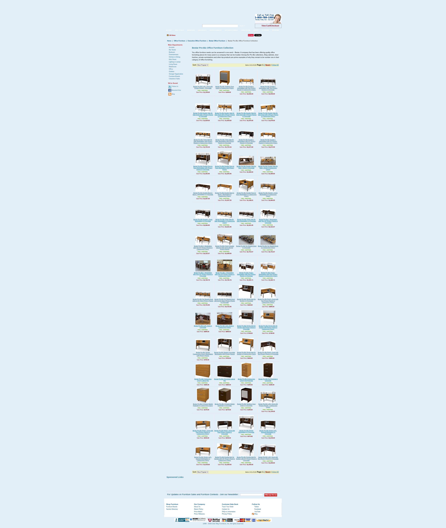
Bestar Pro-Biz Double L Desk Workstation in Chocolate (202, 220)
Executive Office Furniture (197, 41)
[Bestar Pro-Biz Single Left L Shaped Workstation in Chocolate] (268, 429)
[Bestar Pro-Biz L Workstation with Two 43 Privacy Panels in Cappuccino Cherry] (202, 245)
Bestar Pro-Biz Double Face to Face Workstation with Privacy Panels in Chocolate (202, 168)
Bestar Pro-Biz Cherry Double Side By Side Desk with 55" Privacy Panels (224, 247)
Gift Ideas (172, 35)
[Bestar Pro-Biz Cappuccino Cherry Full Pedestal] (246, 378)
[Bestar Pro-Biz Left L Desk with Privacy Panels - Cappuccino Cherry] (268, 403)
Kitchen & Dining (174, 57)
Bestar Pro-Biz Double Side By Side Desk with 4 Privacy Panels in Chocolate (246, 114)
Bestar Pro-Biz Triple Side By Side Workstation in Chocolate (246, 220)
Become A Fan (176, 90)
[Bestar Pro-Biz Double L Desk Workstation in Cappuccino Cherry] (268, 192)
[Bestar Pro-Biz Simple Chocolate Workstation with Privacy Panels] (224, 351)
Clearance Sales (174, 79)
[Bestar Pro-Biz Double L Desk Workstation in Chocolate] (202, 218)
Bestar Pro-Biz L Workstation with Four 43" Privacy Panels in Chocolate (203, 274)
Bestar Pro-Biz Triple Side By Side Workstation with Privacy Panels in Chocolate (224, 141)
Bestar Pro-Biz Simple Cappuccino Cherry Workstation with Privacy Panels (203, 354)
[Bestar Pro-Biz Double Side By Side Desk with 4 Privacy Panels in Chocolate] (246, 112)
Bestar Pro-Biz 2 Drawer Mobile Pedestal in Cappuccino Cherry (203, 405)
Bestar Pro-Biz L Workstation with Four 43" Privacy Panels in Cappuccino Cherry (224, 274)
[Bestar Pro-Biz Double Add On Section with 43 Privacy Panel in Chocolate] (246, 456)
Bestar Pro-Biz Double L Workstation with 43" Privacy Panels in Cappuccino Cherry (268, 141)
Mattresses (172, 66)
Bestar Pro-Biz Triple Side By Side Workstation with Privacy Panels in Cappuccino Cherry (203, 141)
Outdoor (171, 71)
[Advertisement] (42, 5)
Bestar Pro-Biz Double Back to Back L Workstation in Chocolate (203, 193)
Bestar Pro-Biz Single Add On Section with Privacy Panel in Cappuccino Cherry (268, 327)
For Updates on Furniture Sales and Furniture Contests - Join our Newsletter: (202, 494)
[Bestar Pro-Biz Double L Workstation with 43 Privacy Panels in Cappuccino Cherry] (268, 138)
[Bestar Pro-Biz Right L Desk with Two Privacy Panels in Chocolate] (268, 351)
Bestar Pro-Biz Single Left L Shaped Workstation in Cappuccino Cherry (203, 458)
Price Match (198, 511)
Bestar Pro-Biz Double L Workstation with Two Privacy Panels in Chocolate (268, 88)
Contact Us (226, 509)
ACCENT (169, 30)
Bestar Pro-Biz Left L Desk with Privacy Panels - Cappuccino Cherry (268, 405)
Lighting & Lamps (175, 62)
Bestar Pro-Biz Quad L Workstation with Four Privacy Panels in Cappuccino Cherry (268, 274)
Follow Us (175, 86)
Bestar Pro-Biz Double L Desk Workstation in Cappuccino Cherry (268, 194)
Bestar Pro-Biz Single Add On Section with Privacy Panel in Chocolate (246, 327)
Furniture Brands (174, 76)
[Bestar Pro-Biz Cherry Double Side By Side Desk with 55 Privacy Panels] (224, 245)
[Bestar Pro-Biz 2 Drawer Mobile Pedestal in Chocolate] (224, 403)
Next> (268, 65)
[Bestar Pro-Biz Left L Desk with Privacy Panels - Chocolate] (202, 85)
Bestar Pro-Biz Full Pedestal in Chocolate (268, 380)
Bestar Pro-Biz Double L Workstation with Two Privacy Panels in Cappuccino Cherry (246, 88)
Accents (171, 47)
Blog (173, 94)
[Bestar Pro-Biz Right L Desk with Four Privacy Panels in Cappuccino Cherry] (202, 429)
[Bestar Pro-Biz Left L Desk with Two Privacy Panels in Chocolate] (268, 456)
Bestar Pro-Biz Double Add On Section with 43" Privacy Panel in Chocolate (246, 458)
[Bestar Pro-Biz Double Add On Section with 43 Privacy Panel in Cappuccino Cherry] (224, 456)
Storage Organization (176, 74)
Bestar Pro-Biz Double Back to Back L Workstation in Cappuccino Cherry (224, 194)
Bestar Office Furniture (217, 41)
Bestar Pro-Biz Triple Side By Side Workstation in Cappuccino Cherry (225, 221)
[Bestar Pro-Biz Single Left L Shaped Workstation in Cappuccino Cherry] (202, 456)
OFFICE (255, 30)
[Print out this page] (194, 36)
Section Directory (172, 509)
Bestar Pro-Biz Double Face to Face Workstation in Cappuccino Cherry (246, 194)
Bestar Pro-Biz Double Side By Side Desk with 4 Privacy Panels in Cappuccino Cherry (268, 114)
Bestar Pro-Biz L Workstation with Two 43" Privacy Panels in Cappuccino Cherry (203, 247)
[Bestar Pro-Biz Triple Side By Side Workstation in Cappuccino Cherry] (224, 218)
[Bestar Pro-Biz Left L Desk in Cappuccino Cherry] (224, 324)
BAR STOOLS (179, 30)
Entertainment (173, 54)
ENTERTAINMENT (216, 30)
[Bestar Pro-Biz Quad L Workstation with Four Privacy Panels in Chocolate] (246, 271)
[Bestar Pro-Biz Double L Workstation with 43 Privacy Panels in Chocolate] (246, 138)
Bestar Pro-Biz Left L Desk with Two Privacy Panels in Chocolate (268, 458)
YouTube (257, 511)
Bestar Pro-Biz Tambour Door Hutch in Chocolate (246, 405)
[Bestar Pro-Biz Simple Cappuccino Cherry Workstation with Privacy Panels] (202, 351)
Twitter (256, 507)
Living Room (173, 64)
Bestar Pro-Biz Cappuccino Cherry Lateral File (203, 380)
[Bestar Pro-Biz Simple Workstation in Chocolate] (246, 429)
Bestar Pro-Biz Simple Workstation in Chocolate (246, 431)
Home (169, 41)
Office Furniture (179, 41)
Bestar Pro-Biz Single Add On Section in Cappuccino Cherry (246, 353)
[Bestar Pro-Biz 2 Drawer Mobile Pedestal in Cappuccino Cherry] (203, 403)
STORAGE (275, 30)
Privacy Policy (227, 514)
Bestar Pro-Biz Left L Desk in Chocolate (203, 326)
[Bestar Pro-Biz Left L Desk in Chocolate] (202, 324)
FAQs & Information (228, 511)
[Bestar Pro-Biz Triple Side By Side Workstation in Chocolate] (246, 218)
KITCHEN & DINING (231, 30)
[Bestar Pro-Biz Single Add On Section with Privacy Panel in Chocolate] (246, 324)
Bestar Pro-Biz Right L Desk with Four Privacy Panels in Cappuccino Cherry (203, 432)
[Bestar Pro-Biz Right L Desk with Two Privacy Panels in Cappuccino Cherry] (268, 298)
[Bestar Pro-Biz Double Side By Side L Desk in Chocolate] (246, 165)
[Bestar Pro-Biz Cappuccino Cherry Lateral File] (202, 378)
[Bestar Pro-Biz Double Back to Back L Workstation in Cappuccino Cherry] (224, 192)
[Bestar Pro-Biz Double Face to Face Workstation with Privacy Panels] (224, 165)
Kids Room (172, 59)
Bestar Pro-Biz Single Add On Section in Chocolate (246, 300)
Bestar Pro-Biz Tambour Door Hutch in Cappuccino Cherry (224, 87)
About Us (197, 507)
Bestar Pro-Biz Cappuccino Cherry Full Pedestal (246, 380)
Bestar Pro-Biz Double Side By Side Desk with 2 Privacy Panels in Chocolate (203, 114)
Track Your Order (227, 507)
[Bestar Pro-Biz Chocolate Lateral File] (224, 378)
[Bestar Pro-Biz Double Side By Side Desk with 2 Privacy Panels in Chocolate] (202, 112)
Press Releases (199, 514)
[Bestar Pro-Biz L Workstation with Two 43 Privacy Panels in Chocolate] (268, 218)
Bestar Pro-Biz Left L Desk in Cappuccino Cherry (225, 326)
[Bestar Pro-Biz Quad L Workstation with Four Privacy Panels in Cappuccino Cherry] (268, 271)
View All (275, 65)
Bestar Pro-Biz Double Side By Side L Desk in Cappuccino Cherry (268, 168)
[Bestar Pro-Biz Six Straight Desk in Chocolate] (246, 245)
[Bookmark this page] (182, 36)
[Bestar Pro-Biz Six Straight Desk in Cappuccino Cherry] (268, 245)
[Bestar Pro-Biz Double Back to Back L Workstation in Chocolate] (202, 192)
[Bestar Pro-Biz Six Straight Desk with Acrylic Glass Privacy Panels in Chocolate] (224, 298)
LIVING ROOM (245, 30)
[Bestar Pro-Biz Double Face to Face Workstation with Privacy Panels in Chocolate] (202, 165)
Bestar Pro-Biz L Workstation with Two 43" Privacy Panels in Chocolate (268, 221)
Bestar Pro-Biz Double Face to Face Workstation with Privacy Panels (224, 168)
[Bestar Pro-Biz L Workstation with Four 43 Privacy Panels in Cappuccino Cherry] (224, 271)
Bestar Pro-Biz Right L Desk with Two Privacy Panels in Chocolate (268, 353)
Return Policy (198, 509)
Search (242, 26)
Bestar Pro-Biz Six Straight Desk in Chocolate (246, 247)
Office (171, 69)
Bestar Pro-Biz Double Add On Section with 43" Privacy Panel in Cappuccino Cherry (224, 458)
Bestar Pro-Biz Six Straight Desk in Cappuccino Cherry (268, 247)
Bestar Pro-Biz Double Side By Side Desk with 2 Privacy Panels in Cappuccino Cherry (225, 114)
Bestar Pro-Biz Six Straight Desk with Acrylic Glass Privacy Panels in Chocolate (224, 301)
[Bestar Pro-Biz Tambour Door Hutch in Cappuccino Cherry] (224, 85)
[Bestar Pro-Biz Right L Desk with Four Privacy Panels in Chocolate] (224, 429)
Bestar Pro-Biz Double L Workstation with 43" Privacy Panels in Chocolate (246, 141)
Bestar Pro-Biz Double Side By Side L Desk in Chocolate (246, 167)
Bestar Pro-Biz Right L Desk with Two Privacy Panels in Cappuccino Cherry (268, 301)
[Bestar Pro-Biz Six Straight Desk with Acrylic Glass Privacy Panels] (202, 298)
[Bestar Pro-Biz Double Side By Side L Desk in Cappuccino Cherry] (268, 165)
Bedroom (172, 52)
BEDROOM (191, 30)
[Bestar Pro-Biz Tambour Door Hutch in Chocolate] (246, 403)
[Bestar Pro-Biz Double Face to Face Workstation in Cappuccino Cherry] (246, 192)
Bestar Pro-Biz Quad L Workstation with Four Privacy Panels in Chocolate (246, 274)
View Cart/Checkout (270, 26)
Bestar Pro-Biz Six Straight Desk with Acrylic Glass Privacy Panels (203, 300)
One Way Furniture (181, 21)
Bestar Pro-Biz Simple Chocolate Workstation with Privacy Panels (224, 353)
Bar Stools (172, 50)
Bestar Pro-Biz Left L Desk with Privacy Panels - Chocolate (203, 87)
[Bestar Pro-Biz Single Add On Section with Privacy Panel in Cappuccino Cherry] (268, 324)
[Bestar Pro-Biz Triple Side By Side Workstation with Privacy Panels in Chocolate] (224, 138)
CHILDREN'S (202, 30)
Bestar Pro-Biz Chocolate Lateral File (224, 380)
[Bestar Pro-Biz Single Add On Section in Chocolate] (246, 298)
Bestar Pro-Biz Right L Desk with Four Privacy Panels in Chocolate (224, 432)
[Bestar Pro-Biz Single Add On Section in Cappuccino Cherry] (246, 351)
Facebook (257, 509)
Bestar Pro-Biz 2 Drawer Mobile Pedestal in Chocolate (225, 405)
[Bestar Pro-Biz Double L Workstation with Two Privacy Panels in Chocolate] (268, 85)
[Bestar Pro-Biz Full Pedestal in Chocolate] (268, 378)
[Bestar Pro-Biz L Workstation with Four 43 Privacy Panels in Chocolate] (202, 271)
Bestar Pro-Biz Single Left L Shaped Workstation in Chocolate (268, 432)
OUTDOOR (265, 30)
